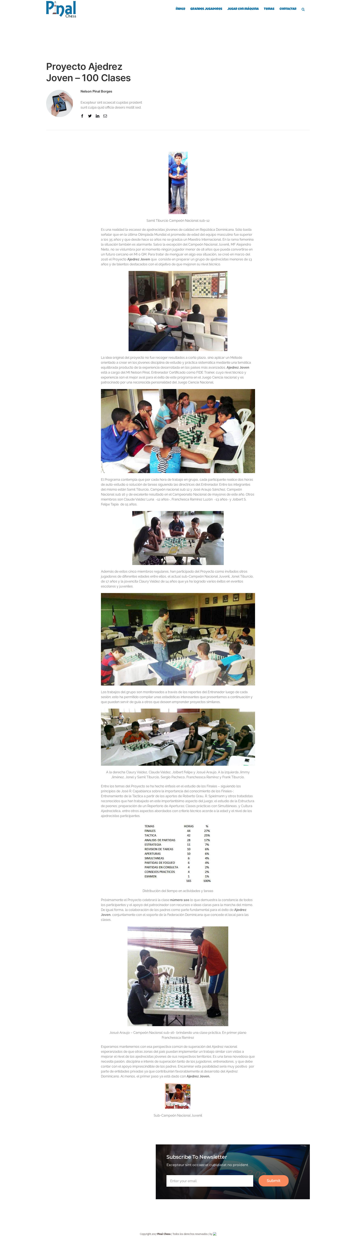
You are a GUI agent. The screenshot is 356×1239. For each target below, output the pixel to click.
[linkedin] (97, 116)
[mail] (105, 116)
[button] (303, 9)
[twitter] (90, 116)
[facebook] (82, 116)
